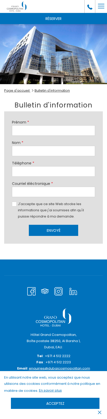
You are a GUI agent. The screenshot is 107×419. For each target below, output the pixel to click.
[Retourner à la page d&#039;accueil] (16, 6)
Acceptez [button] (55, 403)
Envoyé (54, 230)
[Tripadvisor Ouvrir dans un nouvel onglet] (45, 290)
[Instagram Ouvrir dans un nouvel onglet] (58, 290)
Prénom (20, 122)
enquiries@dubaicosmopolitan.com (59, 368)
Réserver (53, 18)
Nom (17, 142)
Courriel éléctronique (32, 183)
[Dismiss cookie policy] (99, 412)
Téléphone (23, 163)
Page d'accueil (17, 90)
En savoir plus (50, 391)
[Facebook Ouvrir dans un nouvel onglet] (31, 290)
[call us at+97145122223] (89, 6)
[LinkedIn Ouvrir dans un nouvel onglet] (73, 290)
